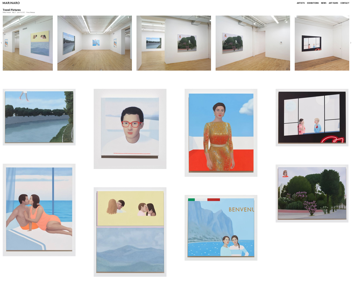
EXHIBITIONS (313, 3)
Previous (1, 43)
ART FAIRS (333, 3)
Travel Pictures (12, 10)
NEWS (323, 3)
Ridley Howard (7, 12)
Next (351, 43)
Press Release (30, 12)
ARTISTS (301, 3)
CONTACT (344, 3)
